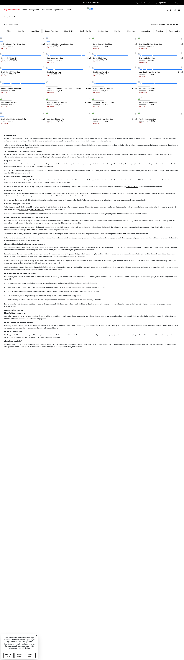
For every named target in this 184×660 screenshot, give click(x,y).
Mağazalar (162, 3)
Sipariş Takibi (148, 3)
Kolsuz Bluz (131, 31)
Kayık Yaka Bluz (85, 31)
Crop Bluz (21, 31)
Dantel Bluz (35, 31)
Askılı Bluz (117, 31)
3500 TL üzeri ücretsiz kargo (92, 2)
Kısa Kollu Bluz (103, 31)
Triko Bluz (159, 31)
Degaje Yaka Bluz (51, 31)
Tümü (9, 31)
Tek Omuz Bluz (174, 31)
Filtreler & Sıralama (158, 24)
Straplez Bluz (145, 31)
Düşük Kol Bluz (69, 31)
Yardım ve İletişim (174, 3)
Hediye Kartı (138, 3)
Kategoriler (7, 17)
